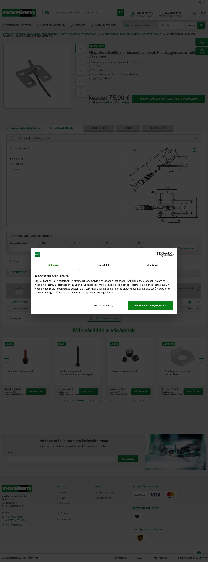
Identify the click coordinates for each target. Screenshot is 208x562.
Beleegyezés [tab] (55, 264)
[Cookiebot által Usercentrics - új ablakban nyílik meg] (159, 254)
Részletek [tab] (104, 264)
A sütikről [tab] (152, 264)
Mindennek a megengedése (150, 305)
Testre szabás (102, 305)
